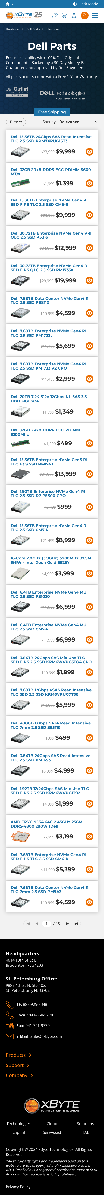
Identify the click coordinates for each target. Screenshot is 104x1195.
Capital (18, 1132)
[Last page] (76, 923)
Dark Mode (88, 4)
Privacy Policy (18, 1186)
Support (15, 1065)
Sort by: (50, 121)
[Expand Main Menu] (95, 15)
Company (16, 1075)
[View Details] (89, 152)
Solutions (85, 1123)
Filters (16, 122)
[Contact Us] (55, 15)
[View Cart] (64, 15)
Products (16, 1055)
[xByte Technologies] (24, 15)
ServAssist (52, 1132)
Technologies (19, 1123)
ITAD (85, 1132)
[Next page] (67, 923)
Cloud (52, 1123)
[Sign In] (74, 15)
